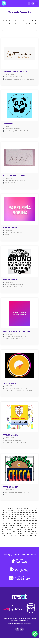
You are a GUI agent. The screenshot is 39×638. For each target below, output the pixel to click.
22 (21, 511)
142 (10, 531)
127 (29, 528)
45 (18, 514)
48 (27, 514)
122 (10, 528)
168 (34, 535)
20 (15, 511)
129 (36, 528)
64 (3, 518)
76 (3, 520)
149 (36, 531)
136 (25, 530)
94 (21, 522)
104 (17, 524)
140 (3, 531)
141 (6, 531)
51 (36, 514)
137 (28, 530)
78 (9, 520)
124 (17, 528)
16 (3, 511)
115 (21, 526)
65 (6, 518)
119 (35, 526)
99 (36, 522)
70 (21, 518)
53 (6, 516)
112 (11, 526)
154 (17, 533)
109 (36, 524)
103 (14, 524)
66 (9, 518)
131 (7, 530)
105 (21, 524)
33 (18, 512)
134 (17, 530)
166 (27, 535)
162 (12, 535)
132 (10, 530)
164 (19, 535)
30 (9, 512)
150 (3, 533)
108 (32, 524)
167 (31, 535)
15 (36, 509)
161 (8, 535)
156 (25, 533)
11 (25, 509)
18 (9, 511)
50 (33, 514)
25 (29, 511)
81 (18, 520)
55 (12, 516)
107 (29, 524)
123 (13, 528)
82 (21, 520)
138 (32, 530)
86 (33, 520)
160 (5, 535)
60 (27, 516)
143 (14, 531)
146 (25, 531)
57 (18, 516)
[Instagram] (32, 3)
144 (17, 531)
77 (6, 520)
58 (21, 516)
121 (6, 528)
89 (6, 522)
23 (24, 511)
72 (27, 518)
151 (7, 533)
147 (29, 531)
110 (4, 526)
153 (14, 533)
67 (12, 518)
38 (33, 512)
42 (9, 514)
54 (9, 516)
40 (3, 514)
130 (3, 530)
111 (7, 526)
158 (32, 533)
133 (14, 530)
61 (30, 516)
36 (27, 512)
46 (21, 514)
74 (33, 518)
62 (33, 516)
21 (18, 511)
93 (18, 522)
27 (35, 511)
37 (30, 512)
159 (36, 533)
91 (12, 522)
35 (24, 512)
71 (24, 518)
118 (32, 526)
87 (36, 520)
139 (36, 530)
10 (22, 509)
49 (30, 514)
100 (3, 524)
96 (27, 522)
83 (24, 520)
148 (32, 531)
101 (6, 524)
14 (33, 509)
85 (30, 520)
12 (27, 509)
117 (28, 526)
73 (30, 518)
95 (24, 522)
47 (24, 514)
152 (10, 533)
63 (36, 516)
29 (6, 512)
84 (27, 520)
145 (21, 531)
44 (15, 514)
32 (15, 512)
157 (28, 533)
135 (21, 530)
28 (3, 512)
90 (9, 522)
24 (27, 511)
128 (33, 528)
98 (33, 522)
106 (25, 524)
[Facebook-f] (29, 3)
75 (36, 518)
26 (33, 511)
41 (6, 514)
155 (21, 533)
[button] (36, 3)
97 (30, 522)
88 (3, 522)
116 (25, 526)
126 (25, 528)
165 (23, 535)
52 (3, 516)
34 (21, 512)
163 (16, 535)
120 (3, 528)
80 (15, 520)
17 (6, 511)
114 (18, 526)
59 (24, 516)
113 (14, 526)
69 (18, 518)
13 (30, 509)
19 (12, 511)
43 (12, 514)
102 (10, 524)
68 (15, 518)
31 (12, 512)
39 (36, 512)
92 (15, 522)
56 (15, 516)
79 (12, 520)
